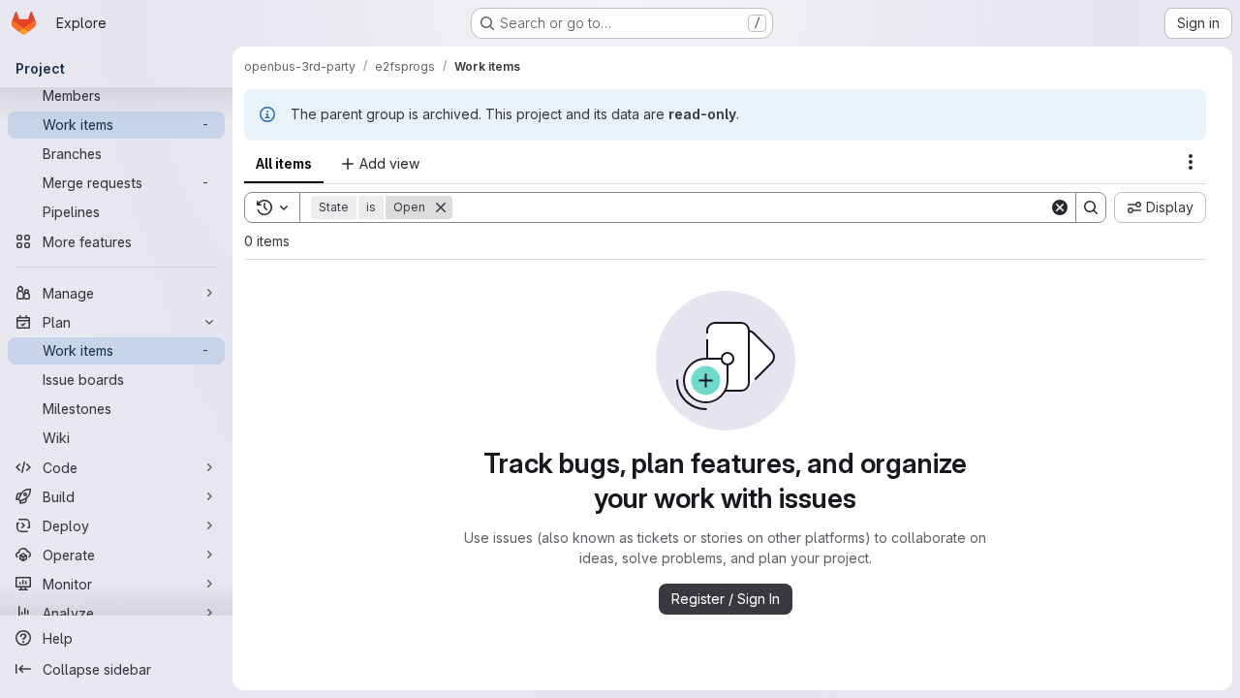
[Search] (1090, 207)
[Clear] (1059, 207)
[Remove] (440, 207)
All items (284, 163)
